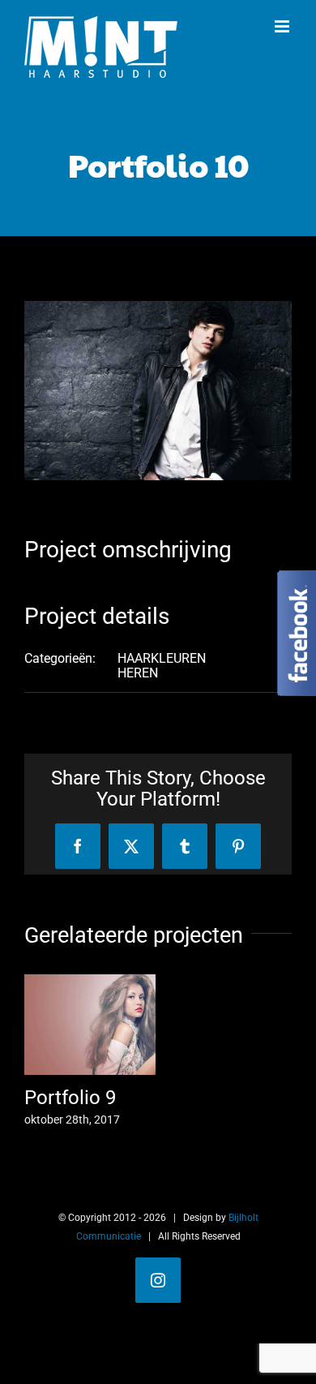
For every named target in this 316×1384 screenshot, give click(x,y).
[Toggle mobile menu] (283, 26)
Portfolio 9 (70, 1097)
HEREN (137, 673)
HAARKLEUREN (161, 658)
